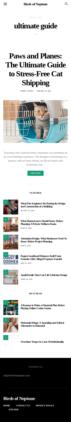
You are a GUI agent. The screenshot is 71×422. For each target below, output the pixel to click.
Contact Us (23, 405)
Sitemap (13, 409)
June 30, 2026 (26, 228)
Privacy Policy (45, 405)
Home (6, 405)
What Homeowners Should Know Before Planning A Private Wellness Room (42, 222)
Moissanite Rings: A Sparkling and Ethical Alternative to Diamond (42, 324)
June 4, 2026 (26, 246)
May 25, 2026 (26, 263)
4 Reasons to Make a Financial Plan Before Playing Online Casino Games (43, 307)
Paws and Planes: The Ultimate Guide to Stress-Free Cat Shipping (35, 69)
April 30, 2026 (27, 279)
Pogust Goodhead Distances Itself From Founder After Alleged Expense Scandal (41, 257)
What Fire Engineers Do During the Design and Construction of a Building (43, 205)
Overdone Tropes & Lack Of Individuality (42, 341)
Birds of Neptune (35, 4)
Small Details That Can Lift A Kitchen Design (44, 275)
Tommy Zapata (26, 91)
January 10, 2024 (43, 91)
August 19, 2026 (27, 210)
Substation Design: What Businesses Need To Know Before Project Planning (44, 240)
